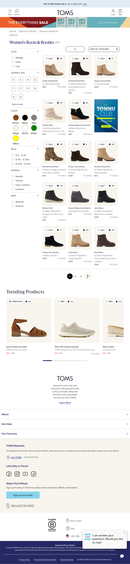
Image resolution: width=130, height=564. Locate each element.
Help (73, 528)
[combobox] (104, 49)
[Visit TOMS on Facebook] (8, 473)
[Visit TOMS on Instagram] (17, 473)
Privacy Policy (23, 547)
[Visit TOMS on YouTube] (25, 473)
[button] (25, 51)
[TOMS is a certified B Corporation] (52, 525)
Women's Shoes (27, 31)
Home (13, 31)
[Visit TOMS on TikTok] (33, 473)
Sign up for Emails (22, 495)
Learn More (65, 402)
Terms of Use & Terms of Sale (45, 559)
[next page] (86, 276)
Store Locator (76, 520)
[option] (25, 57)
